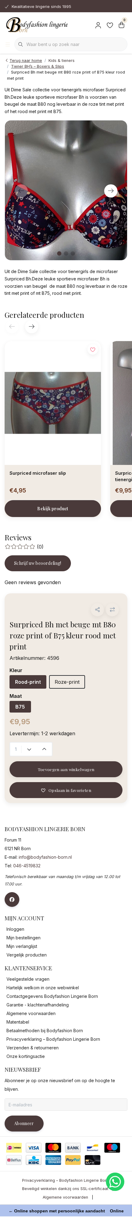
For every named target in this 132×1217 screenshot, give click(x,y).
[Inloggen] (98, 24)
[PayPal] (73, 1160)
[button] (97, 609)
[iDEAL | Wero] (14, 1148)
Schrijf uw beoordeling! (37, 563)
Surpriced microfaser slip (38, 473)
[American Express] (53, 1160)
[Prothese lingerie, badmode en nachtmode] (36, 24)
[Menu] (8, 44)
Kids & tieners (62, 60)
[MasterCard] (53, 1148)
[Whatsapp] (115, 1182)
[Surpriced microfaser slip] (53, 403)
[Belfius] (14, 1160)
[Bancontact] (92, 1148)
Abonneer (24, 1123)
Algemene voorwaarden (65, 1197)
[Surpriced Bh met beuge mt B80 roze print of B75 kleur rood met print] (66, 190)
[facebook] (12, 899)
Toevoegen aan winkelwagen (66, 769)
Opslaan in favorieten (70, 790)
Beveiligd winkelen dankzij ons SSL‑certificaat (65, 1188)
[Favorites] (110, 24)
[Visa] (33, 1148)
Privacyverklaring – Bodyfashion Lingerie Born (65, 1180)
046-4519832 (27, 865)
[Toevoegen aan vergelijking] (112, 609)
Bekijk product (52, 509)
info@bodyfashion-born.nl (45, 857)
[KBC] (33, 1160)
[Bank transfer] (73, 1148)
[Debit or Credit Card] (92, 1160)
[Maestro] (112, 1148)
